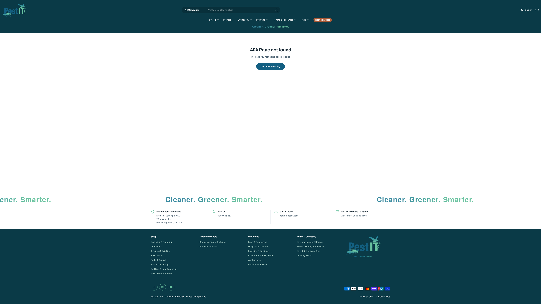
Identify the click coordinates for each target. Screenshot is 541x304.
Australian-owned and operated (190, 296)
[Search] (276, 10)
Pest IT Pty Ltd (166, 296)
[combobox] (231, 10)
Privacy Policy (383, 296)
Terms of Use (366, 296)
